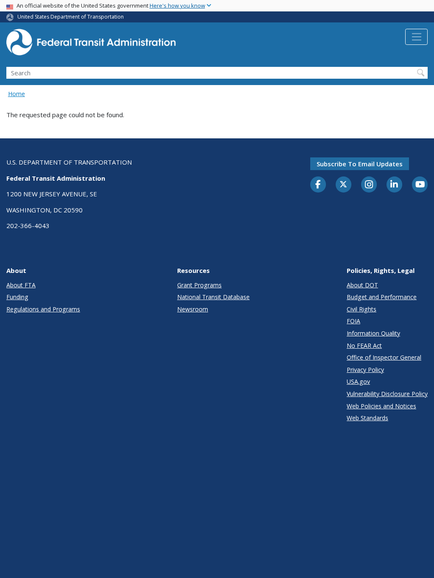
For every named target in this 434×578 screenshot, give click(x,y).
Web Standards (367, 418)
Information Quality (373, 333)
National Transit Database (213, 297)
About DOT (362, 285)
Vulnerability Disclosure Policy (387, 394)
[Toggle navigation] (416, 37)
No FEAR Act (364, 345)
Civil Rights (361, 309)
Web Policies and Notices (381, 406)
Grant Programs (199, 285)
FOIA (353, 321)
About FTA (21, 285)
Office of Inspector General (384, 357)
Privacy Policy (365, 370)
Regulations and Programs (43, 309)
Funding (17, 297)
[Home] (91, 45)
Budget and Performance (382, 297)
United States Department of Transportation (70, 16)
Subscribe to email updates (360, 164)
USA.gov (358, 381)
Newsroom (192, 309)
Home (16, 94)
